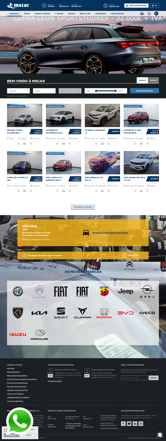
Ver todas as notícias (55, 381)
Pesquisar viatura (144, 91)
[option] (83, 42)
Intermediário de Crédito (18, 397)
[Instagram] (141, 423)
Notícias (10, 368)
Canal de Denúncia (15, 401)
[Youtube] (129, 423)
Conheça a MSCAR (14, 365)
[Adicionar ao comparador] (142, 13)
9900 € (88, 91)
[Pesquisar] (156, 14)
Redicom (42, 438)
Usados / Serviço (42, 14)
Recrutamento (13, 372)
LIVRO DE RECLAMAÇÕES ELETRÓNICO (22, 379)
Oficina (71, 14)
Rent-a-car (85, 14)
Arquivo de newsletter (17, 390)
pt (156, 5)
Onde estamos (117, 14)
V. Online (59, 14)
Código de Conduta (15, 394)
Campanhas (100, 14)
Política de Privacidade (17, 383)
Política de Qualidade (16, 387)
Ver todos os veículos (83, 207)
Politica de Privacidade (135, 438)
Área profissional (137, 5)
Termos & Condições (152, 438)
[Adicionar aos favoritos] (149, 13)
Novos (27, 14)
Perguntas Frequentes (17, 376)
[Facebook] (123, 423)
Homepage (14, 14)
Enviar (153, 378)
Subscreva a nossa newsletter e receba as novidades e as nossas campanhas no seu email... (140, 371)
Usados (142, 80)
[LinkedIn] (135, 423)
